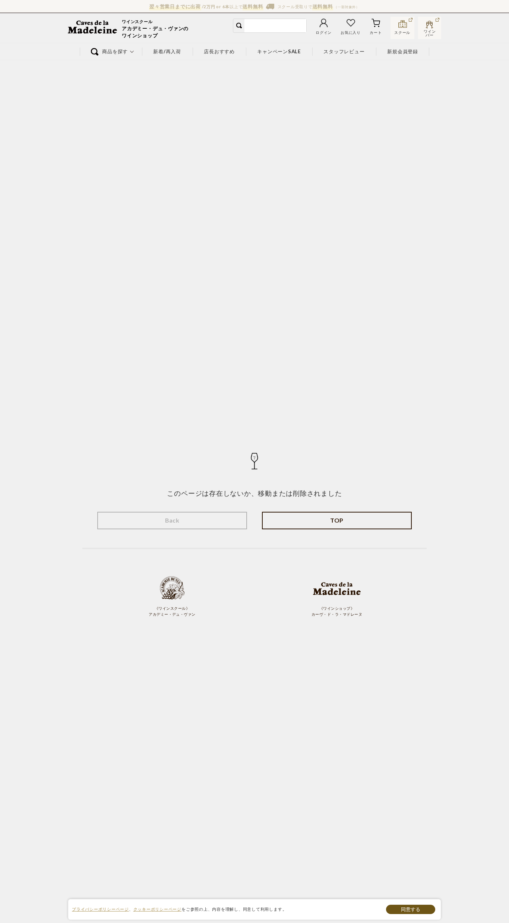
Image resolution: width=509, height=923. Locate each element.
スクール (402, 33)
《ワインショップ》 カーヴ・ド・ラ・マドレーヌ (337, 611)
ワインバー (430, 32)
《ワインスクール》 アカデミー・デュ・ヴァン (172, 611)
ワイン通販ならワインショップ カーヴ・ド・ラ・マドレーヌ (93, 27)
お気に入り (351, 33)
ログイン (324, 33)
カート (376, 33)
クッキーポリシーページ (157, 909)
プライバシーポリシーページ (100, 909)
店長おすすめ (219, 51)
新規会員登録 (403, 51)
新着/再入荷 (167, 51)
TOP (336, 520)
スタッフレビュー (344, 51)
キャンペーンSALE (279, 51)
